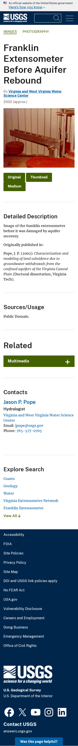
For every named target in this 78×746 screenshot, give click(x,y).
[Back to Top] (62, 730)
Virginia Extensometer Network (30, 500)
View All (10, 516)
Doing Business (15, 627)
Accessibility (13, 535)
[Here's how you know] (39, 5)
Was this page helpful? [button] (39, 742)
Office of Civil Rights (20, 646)
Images (10, 32)
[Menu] (70, 18)
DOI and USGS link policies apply (30, 581)
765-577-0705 (29, 431)
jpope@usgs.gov (29, 425)
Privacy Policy (14, 563)
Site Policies (13, 553)
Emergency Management (23, 636)
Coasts (9, 478)
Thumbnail (39, 177)
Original (14, 177)
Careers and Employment (23, 618)
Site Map (10, 572)
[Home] (15, 21)
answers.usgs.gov (17, 731)
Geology (10, 486)
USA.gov (10, 600)
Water (8, 493)
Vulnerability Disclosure (22, 609)
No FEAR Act (13, 590)
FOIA (7, 544)
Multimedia (18, 361)
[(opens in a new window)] (9, 711)
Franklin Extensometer (23, 508)
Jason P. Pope (19, 402)
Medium (14, 186)
